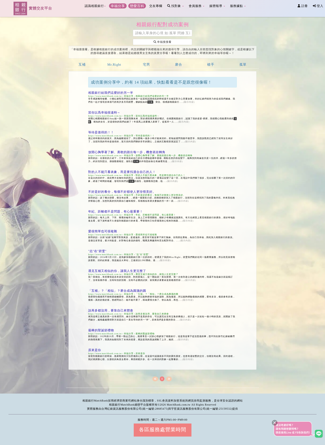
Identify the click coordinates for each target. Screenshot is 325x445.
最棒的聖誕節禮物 (101, 330)
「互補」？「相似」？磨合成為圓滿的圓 (117, 290)
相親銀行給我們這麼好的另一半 (110, 92)
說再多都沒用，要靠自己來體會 (110, 310)
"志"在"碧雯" (97, 251)
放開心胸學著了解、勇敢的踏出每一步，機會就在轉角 (126, 152)
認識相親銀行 (94, 6)
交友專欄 (155, 6)
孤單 (242, 64)
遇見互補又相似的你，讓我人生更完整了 (117, 271)
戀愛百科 (137, 6)
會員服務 (196, 6)
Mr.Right (114, 64)
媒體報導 (216, 6)
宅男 (146, 64)
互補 (82, 64)
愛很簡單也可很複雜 (102, 231)
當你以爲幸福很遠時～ (104, 112)
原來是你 (94, 350)
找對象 (176, 6)
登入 (319, 6)
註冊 (304, 6)
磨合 (178, 64)
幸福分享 (118, 6)
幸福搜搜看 (163, 41)
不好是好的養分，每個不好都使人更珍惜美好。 (122, 191)
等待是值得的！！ (101, 132)
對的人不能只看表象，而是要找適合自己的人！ (122, 172)
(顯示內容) (188, 102)
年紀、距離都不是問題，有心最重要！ (115, 211)
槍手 (210, 64)
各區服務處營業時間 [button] (162, 429)
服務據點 (237, 6)
